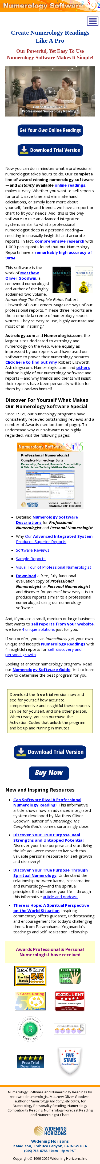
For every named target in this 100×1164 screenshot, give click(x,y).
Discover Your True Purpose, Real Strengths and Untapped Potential (48, 837)
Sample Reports (31, 558)
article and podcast (60, 896)
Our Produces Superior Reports (54, 538)
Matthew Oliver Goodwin (22, 275)
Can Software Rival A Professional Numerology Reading (47, 802)
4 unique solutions (38, 629)
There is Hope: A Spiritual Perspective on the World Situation (51, 907)
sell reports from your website (62, 624)
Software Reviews (33, 550)
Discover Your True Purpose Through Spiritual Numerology (50, 872)
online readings (70, 185)
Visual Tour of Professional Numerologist (53, 567)
